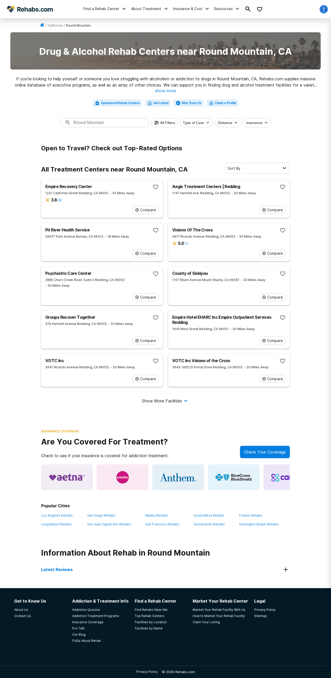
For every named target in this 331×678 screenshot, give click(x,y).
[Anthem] (178, 477)
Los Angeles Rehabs (57, 515)
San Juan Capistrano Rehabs (109, 524)
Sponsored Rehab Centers (120, 103)
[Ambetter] (122, 477)
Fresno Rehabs (250, 515)
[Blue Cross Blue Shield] (234, 477)
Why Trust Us (191, 103)
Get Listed (160, 103)
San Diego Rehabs (101, 515)
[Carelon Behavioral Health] (289, 477)
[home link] (42, 25)
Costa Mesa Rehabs (209, 515)
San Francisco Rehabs (162, 524)
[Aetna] (67, 477)
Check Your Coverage (265, 452)
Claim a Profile (225, 103)
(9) (60, 200)
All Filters (167, 123)
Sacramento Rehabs (209, 524)
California (55, 25)
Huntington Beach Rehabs (259, 524)
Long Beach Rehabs (56, 524)
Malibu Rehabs (156, 515)
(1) (186, 243)
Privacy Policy (147, 672)
